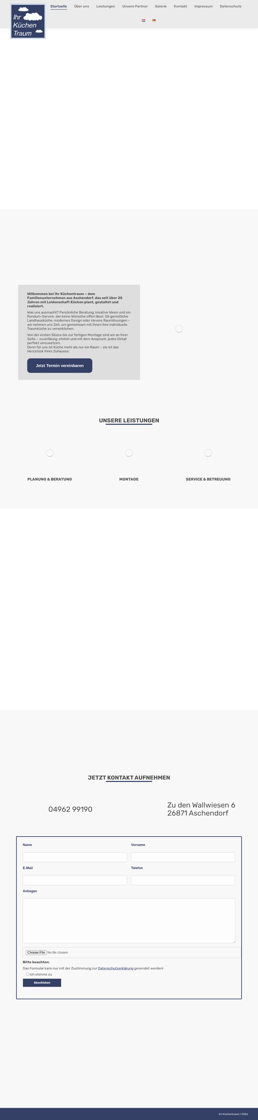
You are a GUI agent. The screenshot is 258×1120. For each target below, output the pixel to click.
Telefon (137, 868)
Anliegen (30, 891)
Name (27, 845)
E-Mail (28, 868)
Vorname (138, 845)
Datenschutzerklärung (115, 968)
